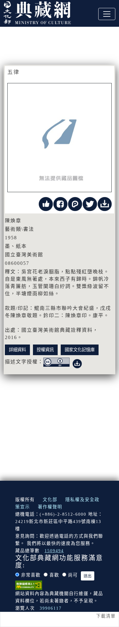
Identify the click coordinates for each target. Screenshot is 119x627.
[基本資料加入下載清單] (105, 203)
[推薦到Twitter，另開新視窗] (90, 203)
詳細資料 (17, 349)
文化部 (50, 499)
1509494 (54, 550)
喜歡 (54, 575)
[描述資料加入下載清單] (77, 362)
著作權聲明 (50, 506)
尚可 (73, 575)
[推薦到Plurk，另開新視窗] (75, 203)
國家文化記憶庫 (80, 349)
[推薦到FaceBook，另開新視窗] (60, 203)
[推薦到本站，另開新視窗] (46, 203)
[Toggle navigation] (106, 14)
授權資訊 (45, 349)
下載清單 (106, 616)
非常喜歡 (31, 575)
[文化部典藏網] (37, 12)
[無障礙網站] (28, 584)
